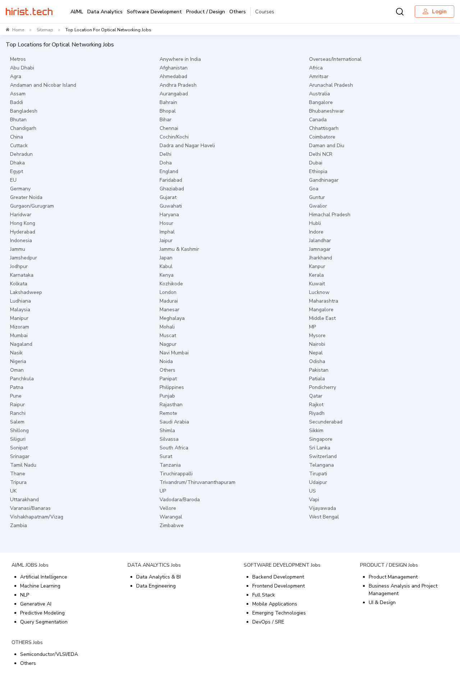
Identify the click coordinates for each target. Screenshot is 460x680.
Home (18, 30)
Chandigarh (23, 128)
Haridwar (20, 214)
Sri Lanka (319, 447)
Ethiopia (318, 171)
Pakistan (318, 370)
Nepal (316, 352)
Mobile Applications (274, 603)
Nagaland (21, 344)
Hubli (315, 223)
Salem (17, 421)
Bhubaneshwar (326, 111)
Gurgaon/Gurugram (32, 206)
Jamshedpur (23, 257)
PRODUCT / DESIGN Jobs (389, 565)
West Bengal (324, 516)
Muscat (168, 335)
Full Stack (263, 594)
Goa (313, 188)
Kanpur (317, 266)
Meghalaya (172, 318)
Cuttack (19, 145)
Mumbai (19, 335)
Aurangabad (174, 93)
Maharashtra (323, 301)
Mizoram (19, 326)
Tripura (18, 482)
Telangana (321, 465)
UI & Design (382, 602)
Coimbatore (322, 136)
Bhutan (18, 119)
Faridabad (171, 180)
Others (167, 370)
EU (13, 180)
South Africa (174, 447)
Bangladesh (23, 111)
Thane (17, 473)
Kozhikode (171, 283)
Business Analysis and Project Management (403, 589)
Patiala (317, 378)
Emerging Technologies (279, 612)
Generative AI (35, 603)
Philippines (172, 387)
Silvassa (169, 439)
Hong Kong (22, 223)
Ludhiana (20, 301)
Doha (166, 162)
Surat (166, 456)
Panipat (168, 378)
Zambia (18, 525)
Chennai (169, 128)
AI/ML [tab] (76, 11)
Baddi (16, 102)
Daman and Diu (326, 145)
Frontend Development (278, 585)
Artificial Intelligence (43, 577)
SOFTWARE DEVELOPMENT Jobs (282, 565)
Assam (18, 93)
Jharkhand (320, 257)
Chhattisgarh (324, 128)
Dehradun (21, 154)
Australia (319, 93)
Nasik (16, 352)
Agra (15, 76)
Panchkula (22, 378)
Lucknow (319, 292)
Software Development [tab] (154, 11)
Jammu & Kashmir (179, 249)
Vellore (168, 508)
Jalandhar (320, 240)
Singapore (320, 439)
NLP (24, 594)
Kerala (316, 275)
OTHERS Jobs (27, 642)
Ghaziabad (172, 188)
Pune (16, 396)
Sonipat (19, 447)
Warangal (171, 516)
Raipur (17, 404)
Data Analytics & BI (158, 577)
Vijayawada (322, 508)
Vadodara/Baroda (180, 499)
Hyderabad (22, 231)
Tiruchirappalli (176, 473)
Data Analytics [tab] (105, 11)
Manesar (169, 309)
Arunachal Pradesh (331, 85)
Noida (166, 361)
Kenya (167, 275)
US (312, 491)
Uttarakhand (24, 499)
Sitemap (45, 30)
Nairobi (317, 344)
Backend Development (278, 577)
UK (13, 491)
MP (312, 326)
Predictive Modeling (42, 612)
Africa (316, 67)
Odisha (317, 361)
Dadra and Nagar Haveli (187, 145)
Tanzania (170, 465)
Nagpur (168, 344)
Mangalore (321, 309)
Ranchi (18, 413)
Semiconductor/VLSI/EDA (49, 654)
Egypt (16, 171)
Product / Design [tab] (205, 11)
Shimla (167, 430)
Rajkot (316, 404)
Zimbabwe (172, 525)
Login (439, 11)
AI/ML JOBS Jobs (30, 565)
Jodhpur (19, 266)
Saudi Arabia (174, 421)
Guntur (317, 197)
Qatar (315, 396)
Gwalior (318, 206)
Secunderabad (325, 421)
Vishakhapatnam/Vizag (36, 516)
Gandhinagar (324, 180)
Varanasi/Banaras (30, 508)
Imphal (167, 231)
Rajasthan (171, 404)
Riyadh (317, 413)
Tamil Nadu (23, 465)
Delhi (165, 154)
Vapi (314, 499)
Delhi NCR (320, 154)
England (169, 171)
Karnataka (21, 275)
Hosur (166, 223)
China (16, 136)
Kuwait (317, 283)
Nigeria (18, 361)
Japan (166, 257)
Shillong (19, 430)
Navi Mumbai (174, 352)
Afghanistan (174, 67)
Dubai (315, 162)
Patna (16, 387)
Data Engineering (156, 585)
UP (163, 491)
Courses (264, 11)
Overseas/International (335, 59)
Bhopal (168, 111)
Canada (318, 119)
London (168, 292)
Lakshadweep (26, 292)
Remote (168, 413)
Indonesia (21, 240)
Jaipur (166, 240)
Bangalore (321, 102)
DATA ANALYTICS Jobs (154, 565)
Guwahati (171, 206)
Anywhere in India (180, 59)
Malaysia (20, 309)
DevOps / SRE (268, 621)
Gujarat (168, 197)
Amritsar (318, 76)
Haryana (169, 214)
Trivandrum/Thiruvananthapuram (197, 482)
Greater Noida (26, 197)
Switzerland (323, 456)
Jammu (17, 249)
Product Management (393, 577)
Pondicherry (322, 387)
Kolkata (18, 283)
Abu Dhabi (22, 67)
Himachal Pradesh (329, 214)
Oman (17, 370)
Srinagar (19, 456)
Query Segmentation (44, 621)
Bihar (165, 119)
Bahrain (168, 102)
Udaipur (318, 482)
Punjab (167, 396)
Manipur (19, 318)
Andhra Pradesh (178, 85)
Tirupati (318, 473)
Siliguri (18, 439)
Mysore (317, 335)
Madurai (169, 301)
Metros (18, 59)
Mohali (167, 326)
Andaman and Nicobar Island (43, 85)
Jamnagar (320, 249)
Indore (316, 231)
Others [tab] (237, 11)
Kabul (166, 266)
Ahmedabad (173, 76)
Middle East (322, 318)
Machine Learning (40, 585)
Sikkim (316, 430)
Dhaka (17, 162)
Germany (20, 188)
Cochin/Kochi (174, 136)
